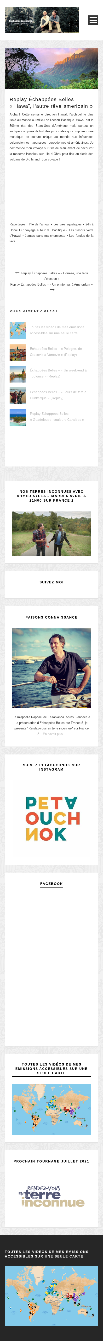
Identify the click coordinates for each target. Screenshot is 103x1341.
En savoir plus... (54, 734)
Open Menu (93, 20)
